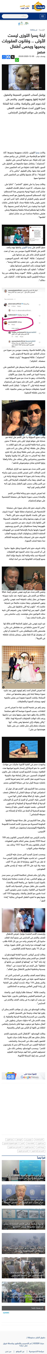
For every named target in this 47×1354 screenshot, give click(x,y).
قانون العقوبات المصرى (10, 1143)
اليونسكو (19, 1139)
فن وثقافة (33, 30)
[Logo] (23, 6)
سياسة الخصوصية (37, 1351)
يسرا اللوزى (26, 247)
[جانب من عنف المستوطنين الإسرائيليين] (23, 1267)
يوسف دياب (40, 56)
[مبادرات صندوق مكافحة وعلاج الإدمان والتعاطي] (23, 1292)
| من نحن (10, 1351)
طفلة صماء (30, 1143)
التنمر (22, 1143)
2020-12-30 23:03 (26, 56)
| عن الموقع (22, 1351)
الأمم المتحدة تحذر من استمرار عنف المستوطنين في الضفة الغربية (26, 1274)
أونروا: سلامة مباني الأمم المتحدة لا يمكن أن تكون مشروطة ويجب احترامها (23, 1225)
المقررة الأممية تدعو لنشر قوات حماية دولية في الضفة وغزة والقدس (25, 1250)
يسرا (37, 152)
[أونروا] (23, 1219)
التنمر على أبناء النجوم (38, 1151)
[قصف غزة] (23, 1243)
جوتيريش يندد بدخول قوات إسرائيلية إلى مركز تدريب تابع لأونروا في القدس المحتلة (23, 1201)
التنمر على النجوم (23, 1151)
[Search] (3, 15)
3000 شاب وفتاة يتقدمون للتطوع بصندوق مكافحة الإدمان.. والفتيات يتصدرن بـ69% (26, 1297)
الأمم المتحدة (39, 1139)
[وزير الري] (23, 1170)
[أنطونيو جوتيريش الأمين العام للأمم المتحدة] (23, 1194)
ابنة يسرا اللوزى (29, 1147)
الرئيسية (42, 30)
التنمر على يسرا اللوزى (15, 1147)
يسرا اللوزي (41, 1143)
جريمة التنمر (40, 1147)
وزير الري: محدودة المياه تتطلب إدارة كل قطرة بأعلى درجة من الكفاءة (24, 1177)
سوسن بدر (28, 1139)
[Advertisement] (23, 1109)
